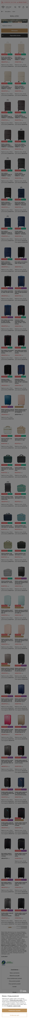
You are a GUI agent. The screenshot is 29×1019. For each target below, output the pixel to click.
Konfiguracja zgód (14, 1015)
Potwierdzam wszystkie (14, 1010)
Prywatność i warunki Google (13, 1005)
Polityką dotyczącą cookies (16, 1000)
